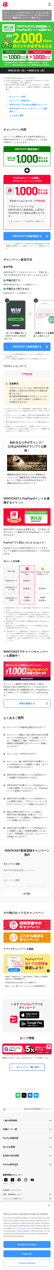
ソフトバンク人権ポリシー (13, 1199)
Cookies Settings (27, 1263)
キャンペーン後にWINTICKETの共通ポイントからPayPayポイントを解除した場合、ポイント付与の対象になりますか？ (27, 764)
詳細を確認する (27, 703)
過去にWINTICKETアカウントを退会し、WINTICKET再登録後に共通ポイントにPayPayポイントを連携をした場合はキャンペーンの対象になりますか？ (27, 816)
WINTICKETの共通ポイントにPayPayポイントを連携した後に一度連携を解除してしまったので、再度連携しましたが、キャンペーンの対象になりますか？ (27, 832)
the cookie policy (20, 1228)
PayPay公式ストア (28, 1058)
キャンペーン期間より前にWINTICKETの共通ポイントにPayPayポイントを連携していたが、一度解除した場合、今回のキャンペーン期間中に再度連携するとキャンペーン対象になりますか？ (27, 740)
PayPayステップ (12, 621)
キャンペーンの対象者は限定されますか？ (26, 727)
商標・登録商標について (12, 1194)
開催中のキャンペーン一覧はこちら (26, 18)
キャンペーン (15, 1109)
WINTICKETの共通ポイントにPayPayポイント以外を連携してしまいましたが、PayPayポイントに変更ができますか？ (27, 788)
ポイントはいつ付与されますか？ (22, 754)
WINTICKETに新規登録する (27, 236)
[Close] (49, 1205)
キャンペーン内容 (17, 96)
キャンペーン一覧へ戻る (28, 1067)
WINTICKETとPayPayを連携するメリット (28, 104)
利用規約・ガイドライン (12, 1190)
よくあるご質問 (16, 115)
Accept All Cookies (27, 1244)
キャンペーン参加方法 (19, 100)
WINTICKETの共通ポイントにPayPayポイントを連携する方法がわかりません (27, 776)
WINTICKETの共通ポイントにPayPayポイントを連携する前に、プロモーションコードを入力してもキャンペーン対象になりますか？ (27, 801)
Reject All (27, 1254)
